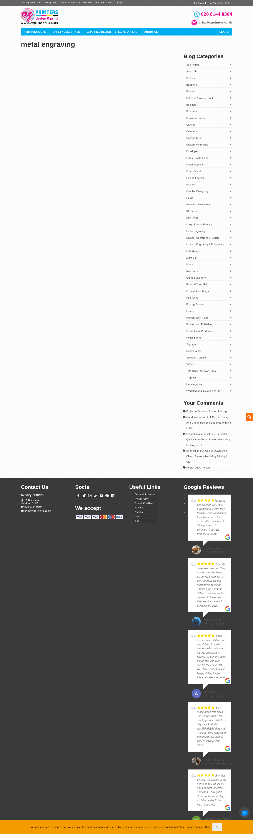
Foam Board (193, 171)
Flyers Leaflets (195, 164)
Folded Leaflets (195, 177)
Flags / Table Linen (197, 157)
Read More (96, 101)
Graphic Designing (197, 191)
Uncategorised (194, 384)
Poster (190, 310)
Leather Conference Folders (202, 237)
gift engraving (129, 112)
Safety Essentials (66, 31)
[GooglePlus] (95, 495)
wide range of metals (168, 124)
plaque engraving (135, 124)
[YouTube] (101, 495)
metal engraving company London (150, 115)
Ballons (190, 78)
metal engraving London (134, 118)
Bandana (191, 84)
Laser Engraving (108, 85)
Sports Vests (193, 350)
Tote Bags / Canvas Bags (201, 370)
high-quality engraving (145, 112)
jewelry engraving (163, 112)
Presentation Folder (197, 317)
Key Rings (192, 217)
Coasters (191, 131)
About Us (151, 31)
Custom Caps (194, 137)
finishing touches (115, 112)
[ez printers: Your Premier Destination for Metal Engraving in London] (52, 88)
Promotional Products (199, 330)
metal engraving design (112, 118)
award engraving (98, 109)
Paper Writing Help (197, 284)
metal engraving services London (161, 121)
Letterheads (193, 251)
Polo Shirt (192, 297)
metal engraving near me (156, 118)
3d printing (192, 64)
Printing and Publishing (199, 324)
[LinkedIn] (112, 495)
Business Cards (195, 117)
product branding (151, 124)
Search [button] (224, 31)
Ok (217, 827)
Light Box (191, 257)
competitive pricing (114, 109)
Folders (190, 184)
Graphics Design (99, 31)
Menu (189, 264)
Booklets (191, 104)
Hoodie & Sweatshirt (198, 204)
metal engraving (105, 115)
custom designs (129, 109)
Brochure (191, 111)
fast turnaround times (98, 112)
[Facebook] (78, 495)
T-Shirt (190, 364)
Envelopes (192, 151)
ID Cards (191, 211)
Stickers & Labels (196, 357)
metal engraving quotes (114, 121)
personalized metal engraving (113, 124)
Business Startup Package (212, 411)
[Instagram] (89, 495)
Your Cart (221, 3)
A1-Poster (204, 467)
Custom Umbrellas (197, 144)
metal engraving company (124, 115)
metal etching (94, 124)
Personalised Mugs (197, 291)
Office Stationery (196, 277)
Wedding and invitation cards (203, 390)
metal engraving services (135, 121)
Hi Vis (189, 197)
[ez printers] (54, 16)
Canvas (190, 124)
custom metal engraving (147, 109)
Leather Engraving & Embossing (131, 85)
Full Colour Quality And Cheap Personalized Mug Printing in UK (208, 423)
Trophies (191, 377)
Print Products (34, 31)
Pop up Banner (195, 304)
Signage (191, 344)
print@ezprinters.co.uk (37, 510)
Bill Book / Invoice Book (200, 98)
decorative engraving (168, 109)
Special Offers (126, 31)
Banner (190, 91)
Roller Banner (194, 337)
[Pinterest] (107, 495)
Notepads (192, 271)
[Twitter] (84, 495)
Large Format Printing (199, 224)
